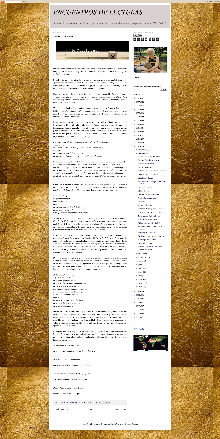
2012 (138, 291)
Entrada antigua (120, 409)
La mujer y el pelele (145, 167)
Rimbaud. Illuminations (146, 232)
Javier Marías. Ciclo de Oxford (149, 216)
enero (140, 286)
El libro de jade (143, 191)
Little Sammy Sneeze (145, 178)
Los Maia (141, 201)
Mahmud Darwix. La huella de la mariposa (150, 227)
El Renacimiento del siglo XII (149, 223)
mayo (140, 272)
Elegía (60, 314)
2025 (138, 102)
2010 (138, 298)
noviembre (142, 153)
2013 (138, 146)
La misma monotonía (145, 187)
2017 (138, 131)
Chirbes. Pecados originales (148, 174)
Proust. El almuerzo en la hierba (149, 212)
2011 (138, 295)
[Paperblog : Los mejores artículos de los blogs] (139, 330)
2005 (138, 317)
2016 (138, 135)
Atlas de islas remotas (146, 163)
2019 (138, 124)
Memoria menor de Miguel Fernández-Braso (152, 182)
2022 (138, 113)
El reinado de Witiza (145, 243)
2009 (138, 302)
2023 (138, 109)
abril (140, 275)
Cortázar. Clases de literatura (148, 194)
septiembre (142, 257)
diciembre (142, 149)
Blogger (134, 424)
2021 (138, 116)
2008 (138, 306)
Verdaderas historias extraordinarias (151, 236)
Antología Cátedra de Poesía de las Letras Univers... (150, 247)
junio (140, 268)
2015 (138, 139)
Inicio (92, 409)
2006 (138, 313)
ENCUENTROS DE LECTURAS (97, 11)
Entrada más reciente (61, 409)
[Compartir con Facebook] (107, 402)
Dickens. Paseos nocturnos (147, 219)
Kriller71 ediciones (145, 205)
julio (140, 264)
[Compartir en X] (104, 402)
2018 (138, 128)
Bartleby (108, 311)
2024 (138, 105)
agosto (141, 261)
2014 (138, 142)
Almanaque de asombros (147, 239)
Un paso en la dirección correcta (149, 156)
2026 (138, 98)
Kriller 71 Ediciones (61, 74)
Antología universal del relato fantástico (152, 170)
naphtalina (111, 424)
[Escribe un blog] (102, 402)
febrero (141, 283)
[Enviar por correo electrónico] (100, 402)
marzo (140, 279)
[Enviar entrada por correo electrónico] (95, 402)
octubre (141, 253)
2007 (138, 309)
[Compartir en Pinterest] (109, 402)
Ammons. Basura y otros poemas (150, 208)
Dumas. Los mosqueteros (147, 198)
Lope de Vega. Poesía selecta (148, 160)
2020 (138, 120)
